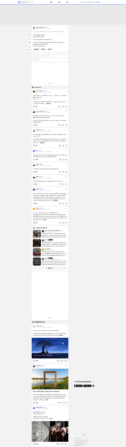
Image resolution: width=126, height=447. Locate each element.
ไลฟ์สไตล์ (36, 49)
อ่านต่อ (44, 220)
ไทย (83, 445)
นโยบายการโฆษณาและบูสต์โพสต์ (80, 441)
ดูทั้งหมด (50, 268)
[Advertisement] (63, 14)
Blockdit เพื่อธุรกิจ (77, 445)
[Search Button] (23, 2)
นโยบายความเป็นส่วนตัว (79, 442)
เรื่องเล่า (50, 49)
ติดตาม (46, 27)
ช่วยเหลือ (80, 440)
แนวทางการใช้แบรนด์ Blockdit (80, 444)
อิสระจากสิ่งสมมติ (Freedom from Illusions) (46, 391)
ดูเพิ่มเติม (48, 103)
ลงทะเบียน (97, 2)
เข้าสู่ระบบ (89, 2)
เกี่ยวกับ (75, 440)
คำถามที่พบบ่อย (86, 440)
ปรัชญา (43, 49)
